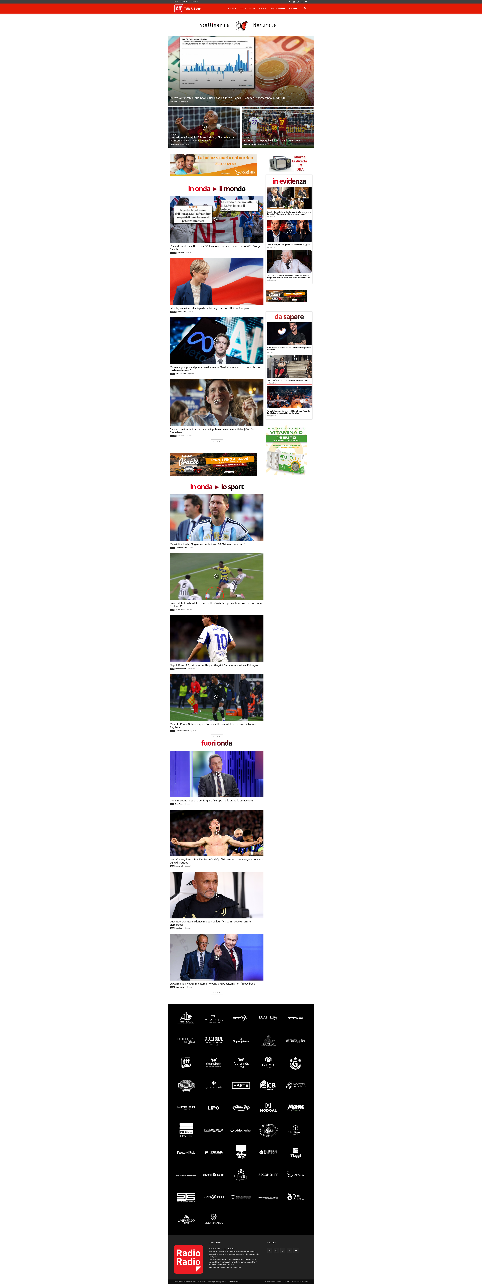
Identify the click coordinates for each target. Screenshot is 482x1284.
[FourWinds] (213, 1062)
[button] (305, 9)
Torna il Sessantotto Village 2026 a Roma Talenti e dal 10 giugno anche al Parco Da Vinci (288, 412)
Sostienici (293, 8)
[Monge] (295, 1107)
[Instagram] (294, 2)
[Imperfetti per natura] (295, 1084)
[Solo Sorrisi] (295, 1174)
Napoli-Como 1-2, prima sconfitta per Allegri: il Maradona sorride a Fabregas (214, 665)
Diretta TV (195, 2)
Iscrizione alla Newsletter (300, 1282)
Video (172, 373)
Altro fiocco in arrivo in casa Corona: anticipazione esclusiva (289, 348)
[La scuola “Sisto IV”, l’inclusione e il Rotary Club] (289, 366)
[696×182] (213, 478)
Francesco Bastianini (182, 730)
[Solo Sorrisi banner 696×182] (213, 178)
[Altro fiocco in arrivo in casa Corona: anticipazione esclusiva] (289, 333)
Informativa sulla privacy (273, 1282)
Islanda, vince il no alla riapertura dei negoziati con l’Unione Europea (209, 308)
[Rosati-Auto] (213, 1174)
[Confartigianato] (241, 1040)
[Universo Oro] (186, 1219)
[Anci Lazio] (186, 1017)
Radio (231, 8)
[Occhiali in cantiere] (213, 1129)
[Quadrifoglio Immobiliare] (268, 1152)
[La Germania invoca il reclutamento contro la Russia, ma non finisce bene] (216, 957)
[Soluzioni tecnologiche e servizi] (186, 1197)
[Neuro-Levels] (186, 1129)
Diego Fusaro (179, 804)
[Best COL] (241, 1017)
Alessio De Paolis (181, 373)
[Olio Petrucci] (295, 1129)
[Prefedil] (213, 1152)
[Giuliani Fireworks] (295, 1062)
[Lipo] (213, 1107)
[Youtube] (306, 2)
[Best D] (268, 1017)
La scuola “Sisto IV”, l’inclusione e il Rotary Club (287, 380)
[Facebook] (289, 2)
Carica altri (216, 441)
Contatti (286, 1282)
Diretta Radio (185, 2)
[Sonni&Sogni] (213, 1197)
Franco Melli (179, 866)
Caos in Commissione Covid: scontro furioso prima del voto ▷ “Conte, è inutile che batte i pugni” (289, 213)
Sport (252, 8)
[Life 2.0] (186, 1107)
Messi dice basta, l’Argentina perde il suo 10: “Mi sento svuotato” (207, 544)
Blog (172, 804)
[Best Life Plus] (186, 1040)
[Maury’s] (241, 1107)
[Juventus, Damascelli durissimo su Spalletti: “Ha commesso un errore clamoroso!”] (216, 895)
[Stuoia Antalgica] (268, 1197)
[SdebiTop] (241, 1174)
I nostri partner (277, 8)
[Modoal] (268, 1107)
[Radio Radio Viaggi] (295, 1152)
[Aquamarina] (213, 1017)
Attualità (173, 252)
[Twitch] (298, 2)
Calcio (173, 134)
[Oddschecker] (241, 1129)
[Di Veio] (268, 1040)
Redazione (173, 101)
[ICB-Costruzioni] (268, 1084)
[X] (302, 2)
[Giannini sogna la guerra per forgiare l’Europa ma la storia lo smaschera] (216, 774)
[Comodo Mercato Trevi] (213, 1040)
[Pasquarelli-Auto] (186, 1152)
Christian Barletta (181, 547)
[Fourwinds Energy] (241, 1062)
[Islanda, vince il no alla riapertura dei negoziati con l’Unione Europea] (216, 281)
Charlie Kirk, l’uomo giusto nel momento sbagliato (288, 244)
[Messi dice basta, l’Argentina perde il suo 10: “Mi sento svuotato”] (216, 517)
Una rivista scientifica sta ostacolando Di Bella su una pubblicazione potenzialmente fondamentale (288, 276)
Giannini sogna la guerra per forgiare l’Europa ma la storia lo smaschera (211, 800)
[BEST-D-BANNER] (286, 477)
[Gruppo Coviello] (213, 1084)
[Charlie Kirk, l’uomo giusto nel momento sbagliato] (289, 231)
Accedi (176, 2)
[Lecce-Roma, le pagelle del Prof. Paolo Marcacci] (278, 127)
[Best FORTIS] (295, 1017)
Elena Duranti (181, 311)
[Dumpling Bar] (295, 1040)
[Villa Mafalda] (213, 1219)
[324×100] (286, 304)
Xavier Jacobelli (180, 609)
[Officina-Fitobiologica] (268, 1129)
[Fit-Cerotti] (186, 1062)
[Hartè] (241, 1084)
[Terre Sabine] (295, 1197)
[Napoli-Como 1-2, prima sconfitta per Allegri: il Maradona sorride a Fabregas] (216, 638)
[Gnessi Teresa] (186, 1084)
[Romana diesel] (186, 1174)
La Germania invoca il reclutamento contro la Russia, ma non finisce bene (212, 983)
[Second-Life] (268, 1174)
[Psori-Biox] (241, 1152)
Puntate (262, 8)
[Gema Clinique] (268, 1062)
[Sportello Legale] (241, 1197)
